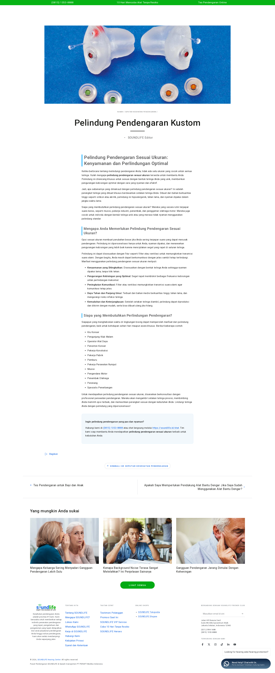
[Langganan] (243, 613)
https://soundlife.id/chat (166, 428)
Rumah (120, 112)
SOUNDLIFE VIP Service (113, 622)
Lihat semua (137, 585)
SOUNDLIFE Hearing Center (49, 660)
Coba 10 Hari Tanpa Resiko (114, 626)
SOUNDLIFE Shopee (147, 616)
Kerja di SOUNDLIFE (76, 631)
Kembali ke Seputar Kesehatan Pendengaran (139, 466)
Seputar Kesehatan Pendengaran (141, 112)
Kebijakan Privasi (74, 640)
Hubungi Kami (72, 636)
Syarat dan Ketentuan (76, 645)
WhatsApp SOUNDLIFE (77, 626)
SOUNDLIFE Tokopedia (149, 612)
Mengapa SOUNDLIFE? (77, 617)
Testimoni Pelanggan (111, 612)
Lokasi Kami (71, 622)
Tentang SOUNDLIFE (76, 612)
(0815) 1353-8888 (113, 428)
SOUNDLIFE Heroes (111, 631)
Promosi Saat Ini (109, 617)
